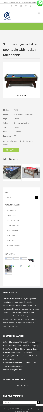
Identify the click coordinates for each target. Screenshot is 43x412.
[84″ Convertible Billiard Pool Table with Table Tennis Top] (31, 261)
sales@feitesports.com (32, 2)
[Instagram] (28, 385)
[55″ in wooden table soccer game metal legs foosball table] (16, 268)
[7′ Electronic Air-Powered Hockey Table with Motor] (8, 261)
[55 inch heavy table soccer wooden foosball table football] (31, 268)
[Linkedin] (21, 385)
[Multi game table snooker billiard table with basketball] (8, 268)
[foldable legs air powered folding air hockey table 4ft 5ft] (23, 268)
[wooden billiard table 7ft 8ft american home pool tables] (23, 261)
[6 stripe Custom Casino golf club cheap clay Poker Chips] (8, 276)
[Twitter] (25, 385)
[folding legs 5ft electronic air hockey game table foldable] (16, 261)
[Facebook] (15, 385)
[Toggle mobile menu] (39, 13)
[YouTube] (18, 385)
